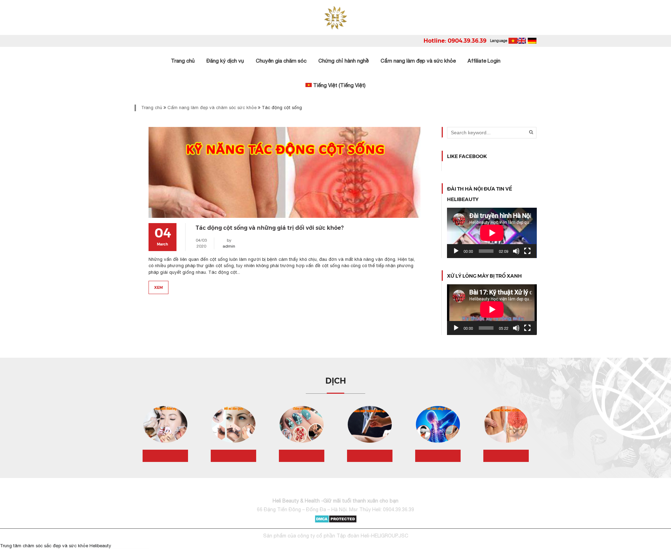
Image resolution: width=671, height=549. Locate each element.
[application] (492, 233)
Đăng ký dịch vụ (225, 61)
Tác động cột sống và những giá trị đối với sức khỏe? (270, 227)
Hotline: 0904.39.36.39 (455, 40)
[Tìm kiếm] (531, 132)
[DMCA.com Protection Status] (336, 518)
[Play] (456, 251)
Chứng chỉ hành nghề (343, 61)
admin (229, 246)
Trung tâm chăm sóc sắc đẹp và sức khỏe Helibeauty (55, 545)
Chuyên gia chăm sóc (281, 61)
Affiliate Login (484, 61)
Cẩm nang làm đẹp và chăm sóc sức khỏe (212, 107)
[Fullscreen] (527, 251)
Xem (158, 287)
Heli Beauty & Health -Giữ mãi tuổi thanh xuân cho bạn (335, 501)
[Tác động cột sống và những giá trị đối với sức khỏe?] (284, 172)
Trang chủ (183, 61)
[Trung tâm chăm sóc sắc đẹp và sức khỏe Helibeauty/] (335, 17)
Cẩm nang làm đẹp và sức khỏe (418, 61)
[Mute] (516, 251)
